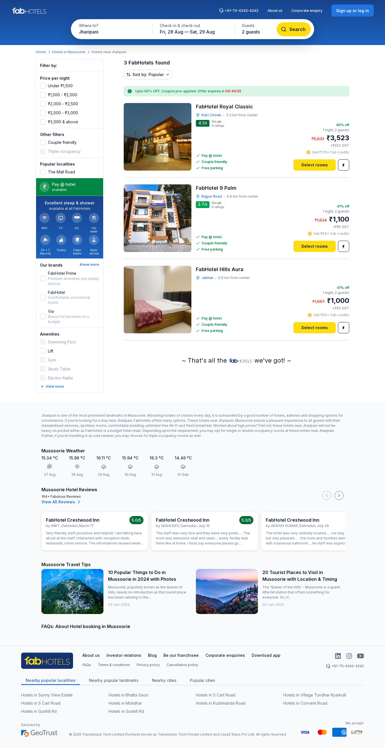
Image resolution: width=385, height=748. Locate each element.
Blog (152, 655)
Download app (266, 655)
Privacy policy (148, 665)
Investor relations (124, 655)
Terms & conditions (114, 665)
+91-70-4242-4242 (241, 10)
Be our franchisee (181, 655)
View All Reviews (58, 501)
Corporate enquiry (306, 10)
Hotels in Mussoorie (68, 52)
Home (41, 52)
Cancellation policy (182, 665)
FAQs (86, 665)
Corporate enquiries (225, 655)
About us (274, 10)
